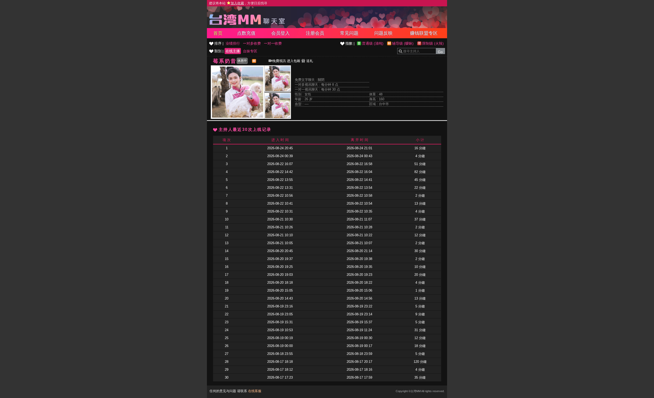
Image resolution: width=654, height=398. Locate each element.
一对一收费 (273, 43)
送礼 (309, 61)
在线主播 (233, 51)
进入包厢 (293, 61)
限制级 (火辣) (433, 43)
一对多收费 (252, 43)
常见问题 (349, 33)
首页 (218, 33)
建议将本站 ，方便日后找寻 (238, 3)
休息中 (242, 61)
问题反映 (383, 33)
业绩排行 (233, 43)
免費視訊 (279, 61)
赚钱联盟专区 (424, 33)
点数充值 (246, 33)
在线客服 (254, 391)
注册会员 (315, 33)
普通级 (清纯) (372, 43)
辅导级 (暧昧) (403, 43)
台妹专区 (250, 51)
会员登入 (280, 33)
